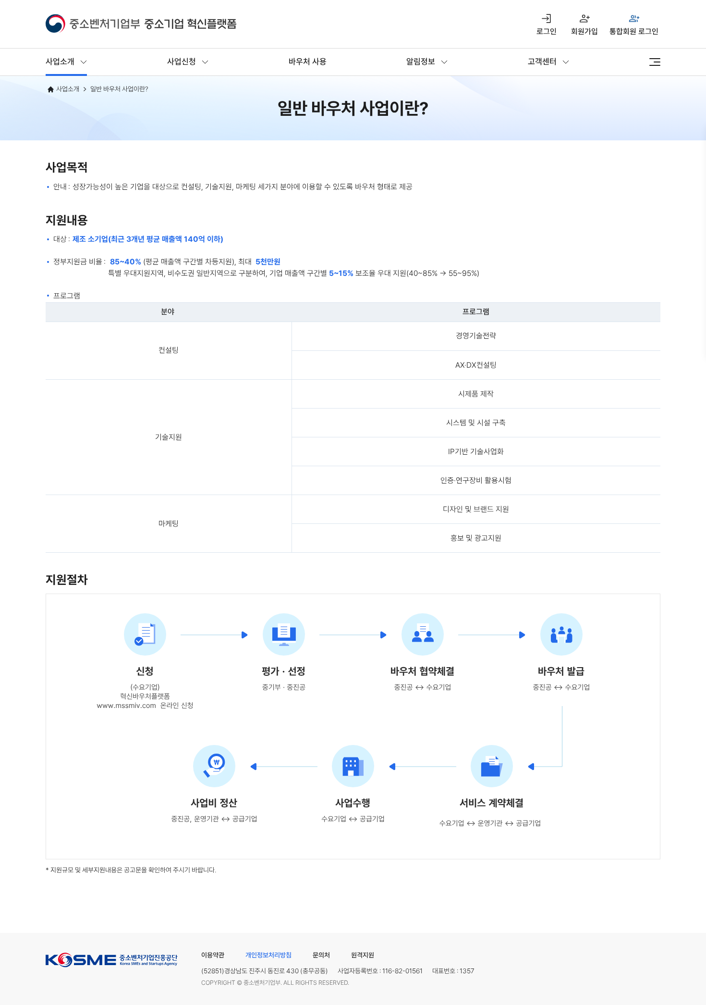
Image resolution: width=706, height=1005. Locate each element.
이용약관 (212, 955)
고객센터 (542, 61)
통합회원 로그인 (633, 31)
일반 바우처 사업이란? (119, 89)
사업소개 (60, 61)
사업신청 (181, 61)
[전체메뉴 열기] (654, 62)
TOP (651, 969)
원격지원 (362, 955)
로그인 (546, 31)
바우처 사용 (308, 61)
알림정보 (420, 61)
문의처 (321, 955)
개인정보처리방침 (268, 955)
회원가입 (584, 31)
